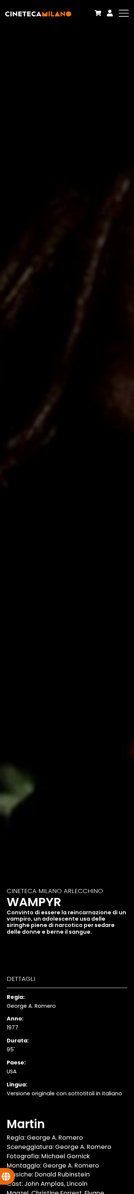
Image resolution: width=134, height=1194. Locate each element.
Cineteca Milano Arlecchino (55, 890)
